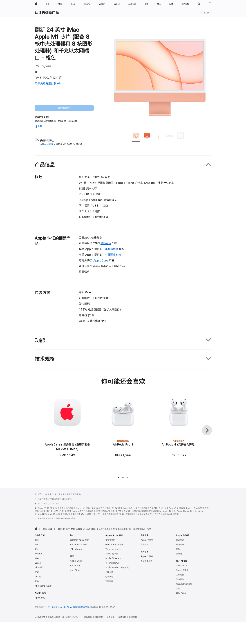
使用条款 (99, 617)
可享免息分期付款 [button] (50, 84)
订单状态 (109, 577)
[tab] (136, 136)
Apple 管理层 (182, 570)
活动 (178, 588)
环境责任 (180, 544)
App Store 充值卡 (43, 586)
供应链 (179, 554)
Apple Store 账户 (78, 544)
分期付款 (109, 572)
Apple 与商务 (147, 540)
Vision (38, 563)
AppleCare (100, 260)
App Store (75, 570)
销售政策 (111, 617)
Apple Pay (40, 598)
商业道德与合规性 (184, 584)
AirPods (39, 567)
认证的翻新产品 (47, 12)
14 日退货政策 (112, 254)
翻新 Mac (47, 529)
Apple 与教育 (147, 556)
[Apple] (36, 528)
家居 (37, 572)
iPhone (38, 554)
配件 (37, 581)
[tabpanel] (159, 77)
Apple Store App (113, 558)
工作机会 (180, 575)
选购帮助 (109, 581)
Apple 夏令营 (111, 554)
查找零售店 (110, 540)
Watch (38, 558)
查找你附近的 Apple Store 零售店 (63, 607)
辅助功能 (180, 540)
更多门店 (85, 607)
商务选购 (145, 544)
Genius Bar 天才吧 (114, 544)
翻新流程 (105, 243)
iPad (37, 549)
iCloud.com (76, 549)
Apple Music (76, 561)
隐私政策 (88, 617)
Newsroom (181, 565)
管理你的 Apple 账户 (79, 540)
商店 (37, 540)
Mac (37, 544)
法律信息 (122, 617)
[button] (199, 4)
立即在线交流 (47, 144)
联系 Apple (181, 593)
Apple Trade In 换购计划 (117, 567)
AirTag (38, 577)
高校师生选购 (147, 561)
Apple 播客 (75, 565)
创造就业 (180, 579)
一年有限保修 (110, 248)
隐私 (178, 549)
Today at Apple (113, 549)
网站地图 (133, 617)
